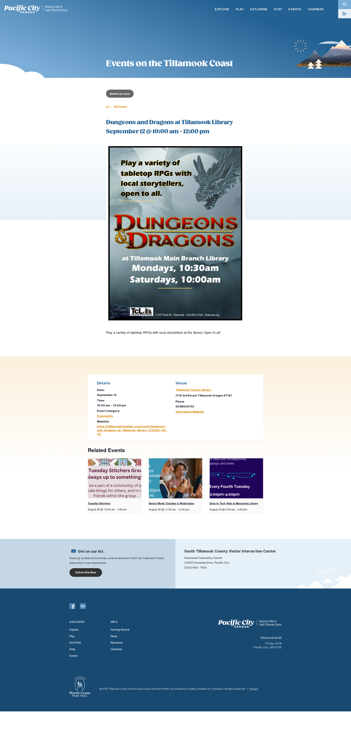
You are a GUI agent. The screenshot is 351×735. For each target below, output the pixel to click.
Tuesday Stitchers (99, 503)
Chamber (316, 9)
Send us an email (271, 637)
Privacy (254, 688)
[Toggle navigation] (344, 13)
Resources (117, 642)
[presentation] (114, 478)
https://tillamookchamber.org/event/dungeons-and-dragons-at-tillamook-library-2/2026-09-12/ (132, 430)
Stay (278, 9)
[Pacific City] (36, 9)
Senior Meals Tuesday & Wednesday (171, 503)
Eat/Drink (259, 9)
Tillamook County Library (193, 390)
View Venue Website (190, 411)
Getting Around (120, 629)
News (114, 636)
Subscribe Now (85, 572)
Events (294, 9)
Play (240, 9)
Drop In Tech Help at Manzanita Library (234, 503)
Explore (222, 9)
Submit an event (120, 93)
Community (105, 416)
